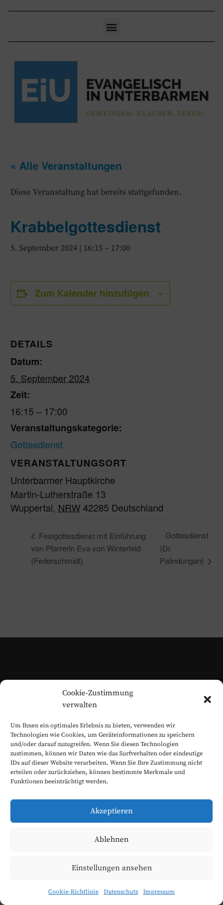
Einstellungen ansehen (112, 868)
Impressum (159, 892)
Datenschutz (121, 892)
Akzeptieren (111, 811)
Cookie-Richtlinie (73, 892)
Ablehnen (111, 839)
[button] (207, 699)
